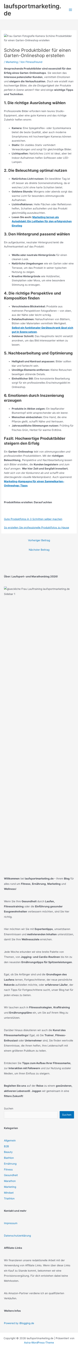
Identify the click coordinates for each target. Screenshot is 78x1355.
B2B (6, 1146)
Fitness (8, 1169)
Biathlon (9, 1157)
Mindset (9, 1192)
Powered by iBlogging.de (19, 1323)
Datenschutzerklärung (17, 1235)
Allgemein (10, 1140)
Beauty (8, 1151)
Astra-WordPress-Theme (39, 1342)
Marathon (10, 1180)
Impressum (10, 1223)
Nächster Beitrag (39, 549)
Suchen (8, 1108)
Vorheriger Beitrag (39, 540)
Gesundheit (11, 1175)
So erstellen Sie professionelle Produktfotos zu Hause (36, 527)
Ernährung (10, 1163)
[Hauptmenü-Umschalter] (70, 10)
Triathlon (9, 1198)
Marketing (12, 61)
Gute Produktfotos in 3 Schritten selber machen (33, 519)
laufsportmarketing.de (32, 9)
